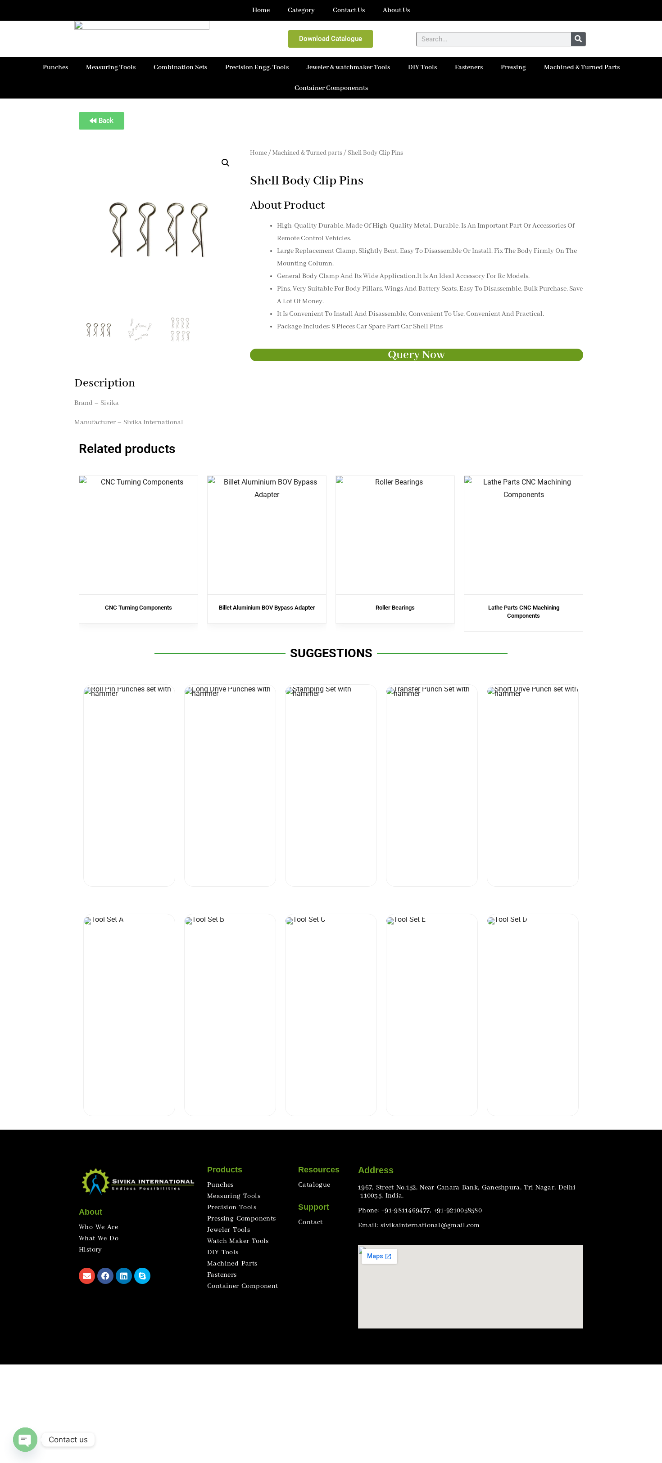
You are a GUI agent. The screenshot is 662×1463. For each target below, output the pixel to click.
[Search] (578, 39)
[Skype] (142, 1276)
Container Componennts (331, 88)
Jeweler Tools (228, 1230)
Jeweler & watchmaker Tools (348, 67)
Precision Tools (231, 1207)
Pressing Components (241, 1219)
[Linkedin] (124, 1276)
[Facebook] (105, 1276)
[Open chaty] (25, 1439)
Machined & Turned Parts (582, 67)
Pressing (513, 67)
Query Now (416, 355)
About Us (396, 10)
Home (261, 10)
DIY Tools (422, 67)
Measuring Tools (111, 67)
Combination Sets (180, 67)
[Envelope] (87, 1276)
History (90, 1250)
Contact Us (349, 10)
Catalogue (314, 1185)
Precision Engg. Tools (257, 67)
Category (301, 10)
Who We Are (98, 1227)
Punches (55, 67)
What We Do (98, 1238)
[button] (226, 163)
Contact (310, 1222)
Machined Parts (232, 1264)
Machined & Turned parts (307, 153)
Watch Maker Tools (238, 1241)
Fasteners (469, 67)
